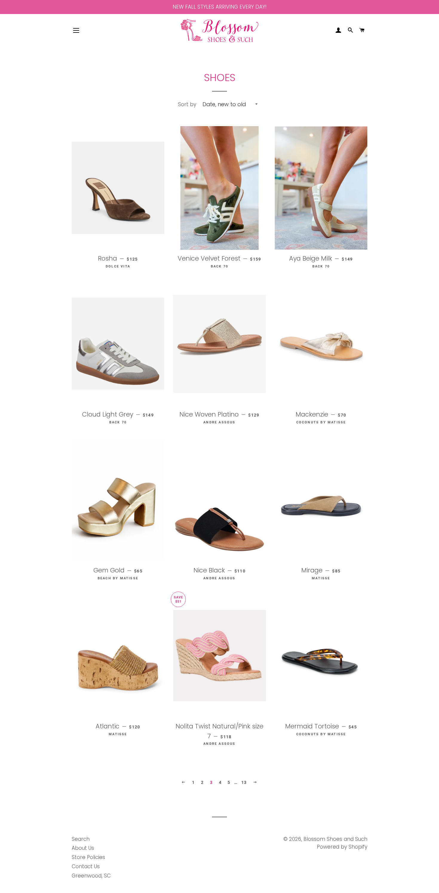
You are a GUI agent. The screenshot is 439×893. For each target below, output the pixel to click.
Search (81, 839)
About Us (83, 848)
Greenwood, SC (91, 875)
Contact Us (86, 866)
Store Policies (88, 857)
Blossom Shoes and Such (335, 839)
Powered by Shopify (342, 846)
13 (244, 782)
